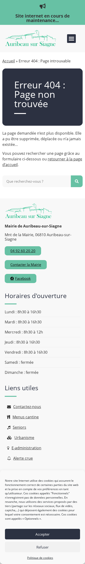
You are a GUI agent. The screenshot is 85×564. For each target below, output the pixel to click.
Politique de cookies (40, 558)
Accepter (42, 534)
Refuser (42, 547)
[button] (71, 38)
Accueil (8, 61)
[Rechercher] (77, 181)
